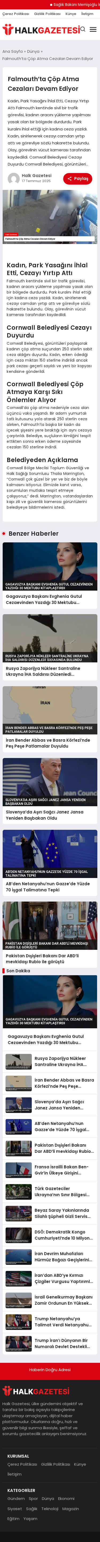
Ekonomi (66, 1498)
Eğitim (13, 1518)
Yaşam (30, 1518)
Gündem (16, 1498)
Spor (33, 1498)
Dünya (48, 1498)
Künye (71, 14)
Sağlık (31, 1508)
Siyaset (14, 1508)
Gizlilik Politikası (47, 14)
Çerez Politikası (15, 14)
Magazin (70, 1508)
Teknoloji (49, 1508)
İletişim (87, 14)
